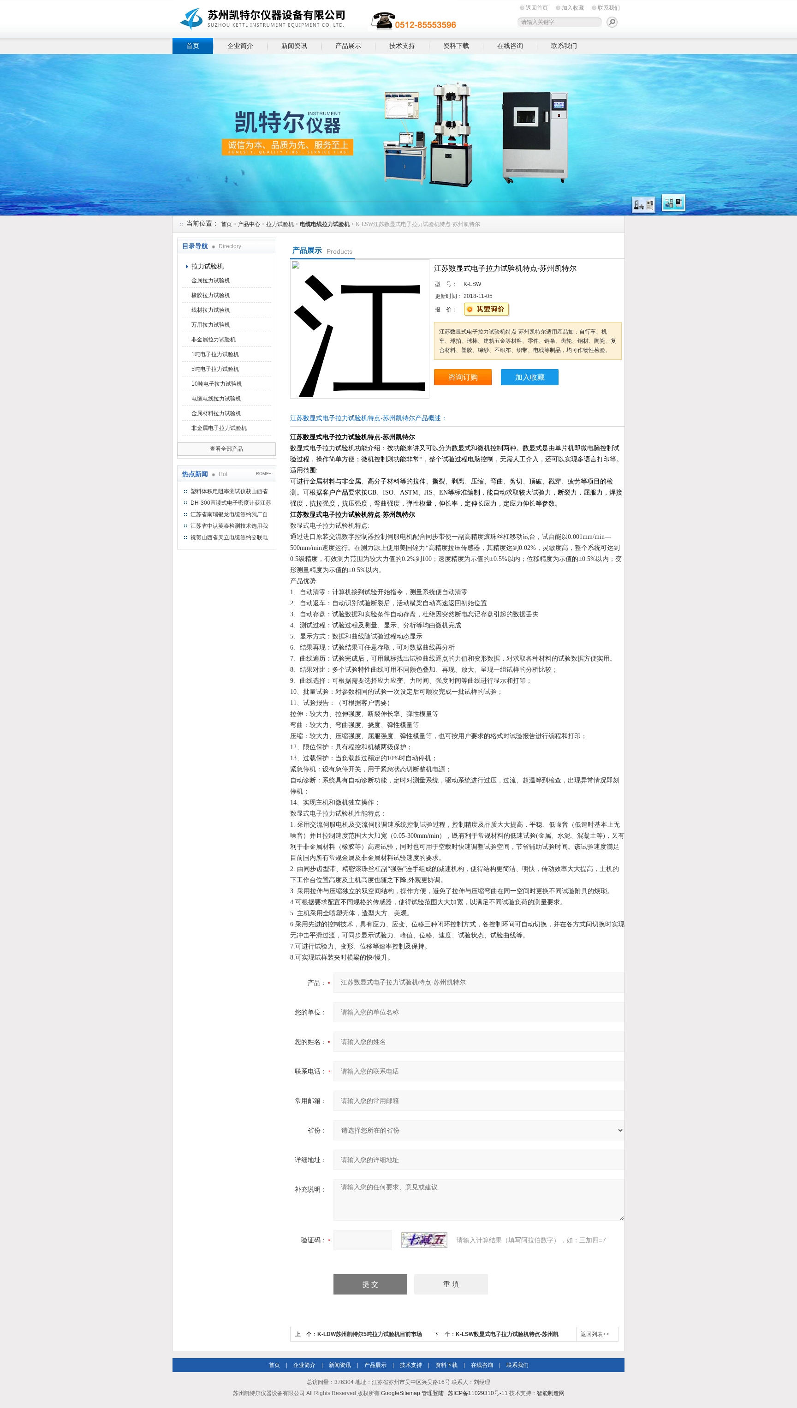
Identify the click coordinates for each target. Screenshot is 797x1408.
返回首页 (537, 8)
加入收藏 (573, 8)
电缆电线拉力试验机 (216, 398)
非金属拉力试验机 (213, 339)
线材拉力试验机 (210, 310)
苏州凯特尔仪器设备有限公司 (315, 17)
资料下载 (456, 45)
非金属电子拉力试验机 (219, 428)
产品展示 (348, 45)
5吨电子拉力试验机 (215, 369)
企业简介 (240, 45)
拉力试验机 (280, 224)
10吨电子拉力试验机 (216, 384)
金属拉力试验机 (210, 280)
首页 (192, 45)
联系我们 (609, 8)
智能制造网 (551, 1393)
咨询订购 (463, 377)
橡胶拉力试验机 (210, 295)
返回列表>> (595, 1334)
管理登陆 (433, 1393)
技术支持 (402, 45)
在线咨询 (510, 45)
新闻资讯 (294, 45)
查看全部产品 (226, 449)
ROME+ (263, 473)
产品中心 (249, 224)
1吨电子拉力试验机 (215, 354)
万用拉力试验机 (210, 325)
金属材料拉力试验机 (216, 413)
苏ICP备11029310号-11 (478, 1393)
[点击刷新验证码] (424, 1240)
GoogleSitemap (400, 1393)
